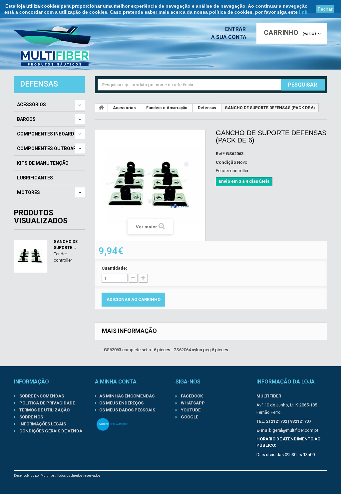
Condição (226, 162)
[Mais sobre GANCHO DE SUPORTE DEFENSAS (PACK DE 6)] (30, 256)
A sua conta (228, 37)
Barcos (26, 119)
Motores (28, 192)
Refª (220, 153)
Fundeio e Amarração (166, 108)
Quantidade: (114, 268)
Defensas (207, 108)
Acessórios (31, 104)
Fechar (325, 9)
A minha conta (116, 381)
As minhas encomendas (127, 395)
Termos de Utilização (44, 409)
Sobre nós (30, 416)
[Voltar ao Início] (101, 108)
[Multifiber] (55, 46)
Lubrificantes (35, 177)
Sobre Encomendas (41, 395)
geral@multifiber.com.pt (295, 430)
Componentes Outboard (48, 148)
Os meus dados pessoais (127, 409)
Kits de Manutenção (43, 163)
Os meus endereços (121, 402)
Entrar (236, 29)
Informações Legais (42, 423)
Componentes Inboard (45, 133)
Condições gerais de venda (50, 430)
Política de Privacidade (46, 402)
